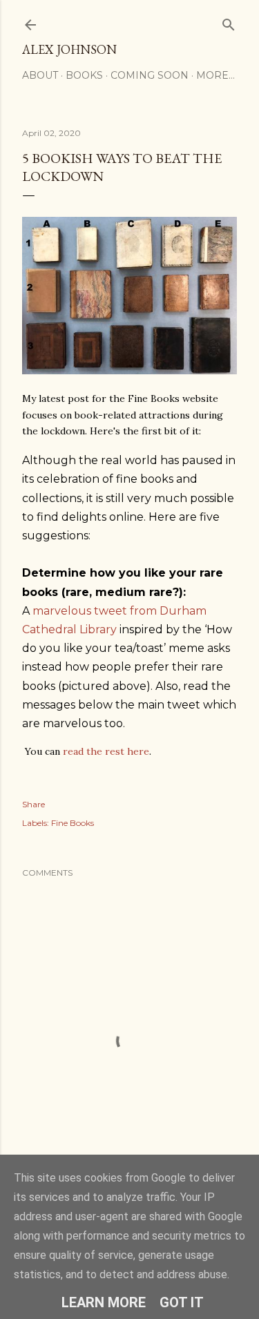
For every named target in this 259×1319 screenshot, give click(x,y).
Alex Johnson (69, 49)
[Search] (228, 21)
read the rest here (106, 751)
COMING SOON (150, 75)
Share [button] (33, 804)
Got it (182, 1302)
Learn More (103, 1302)
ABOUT (40, 75)
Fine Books (72, 823)
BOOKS (84, 75)
